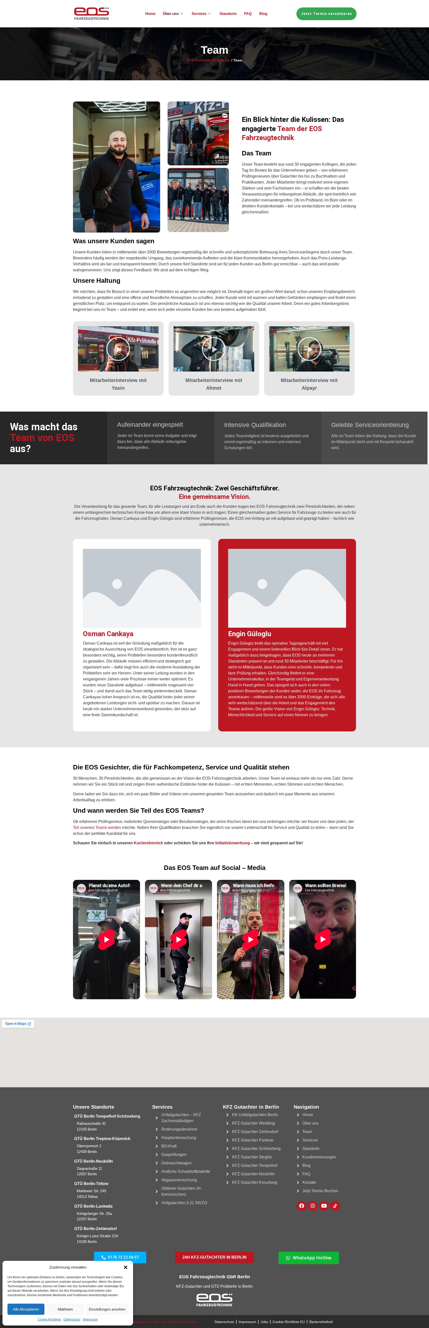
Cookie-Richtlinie (49, 1319)
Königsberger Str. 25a (94, 1213)
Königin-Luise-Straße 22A (97, 1236)
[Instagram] (313, 1206)
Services (199, 13)
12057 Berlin (87, 1174)
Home (150, 13)
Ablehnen (65, 1309)
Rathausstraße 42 (91, 1123)
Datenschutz (72, 1319)
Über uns (171, 13)
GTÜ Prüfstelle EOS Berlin (208, 60)
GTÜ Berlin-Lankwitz (93, 1206)
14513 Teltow (87, 1196)
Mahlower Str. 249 (91, 1191)
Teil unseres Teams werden (97, 827)
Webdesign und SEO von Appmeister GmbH (162, 1322)
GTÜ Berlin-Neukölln (93, 1161)
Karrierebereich (148, 843)
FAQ (248, 13)
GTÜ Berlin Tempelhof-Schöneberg (107, 1116)
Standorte (228, 13)
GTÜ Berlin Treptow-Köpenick (102, 1139)
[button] (125, 1267)
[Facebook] (302, 1206)
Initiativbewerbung (232, 843)
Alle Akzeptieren (26, 1309)
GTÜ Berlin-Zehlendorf (95, 1229)
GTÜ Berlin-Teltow (91, 1184)
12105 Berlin (87, 1129)
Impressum (90, 1319)
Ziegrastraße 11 (89, 1168)
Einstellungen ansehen (107, 1309)
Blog (263, 13)
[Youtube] (324, 1206)
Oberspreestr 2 (89, 1146)
